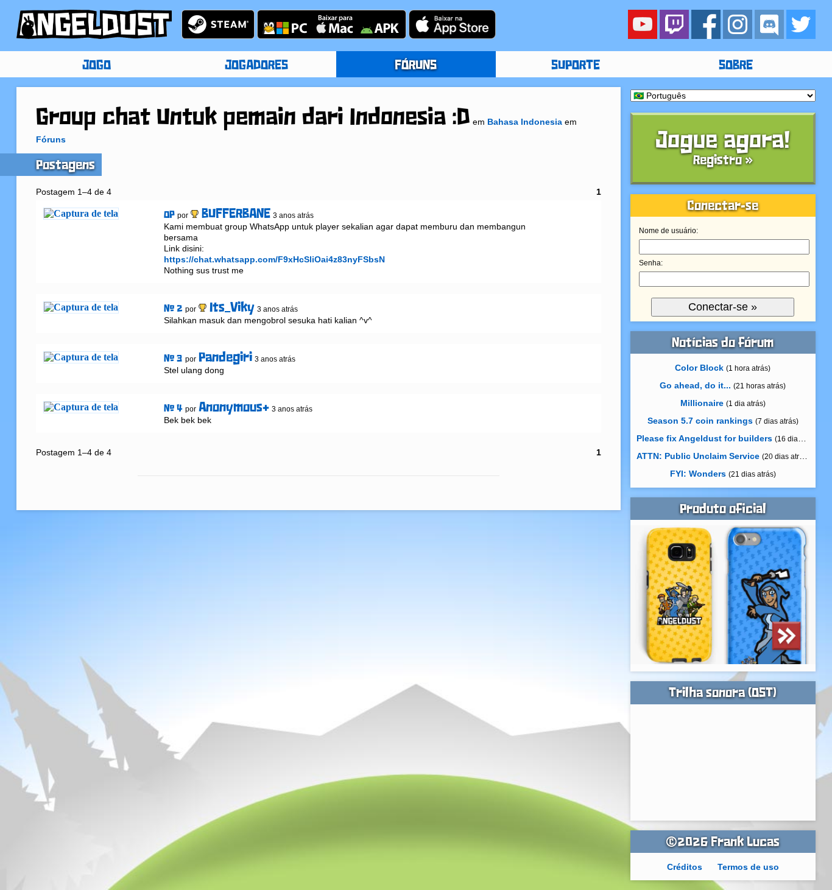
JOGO (96, 65)
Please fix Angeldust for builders (704, 438)
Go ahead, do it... (695, 385)
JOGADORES (256, 65)
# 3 (173, 359)
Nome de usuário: (668, 230)
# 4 (173, 409)
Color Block (699, 368)
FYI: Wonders (698, 473)
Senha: (651, 263)
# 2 (173, 309)
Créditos (684, 867)
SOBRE (736, 65)
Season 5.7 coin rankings (700, 421)
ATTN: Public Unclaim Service (698, 456)
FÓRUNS (416, 65)
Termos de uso (748, 867)
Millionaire (702, 403)
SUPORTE (575, 65)
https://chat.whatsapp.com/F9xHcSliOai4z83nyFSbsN (274, 259)
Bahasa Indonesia (524, 122)
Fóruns (51, 139)
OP (169, 215)
